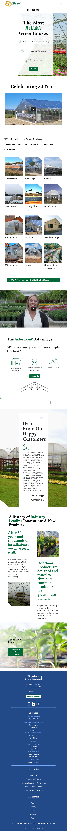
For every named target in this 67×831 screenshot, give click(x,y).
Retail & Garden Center (33, 787)
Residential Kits (47, 144)
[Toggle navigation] (60, 4)
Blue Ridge (33, 738)
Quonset (33, 731)
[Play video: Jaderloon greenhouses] (33, 309)
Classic (33, 741)
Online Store (33, 797)
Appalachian (33, 735)
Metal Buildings (10, 149)
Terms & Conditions (28, 828)
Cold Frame (33, 725)
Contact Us (34, 376)
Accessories (33, 769)
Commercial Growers (33, 779)
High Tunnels (33, 719)
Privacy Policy (40, 828)
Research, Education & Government (33, 783)
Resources (33, 814)
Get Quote (33, 69)
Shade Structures (31, 144)
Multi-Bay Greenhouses (12, 144)
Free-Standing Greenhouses (32, 139)
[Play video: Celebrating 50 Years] (33, 109)
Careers (33, 810)
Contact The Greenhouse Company (15, 651)
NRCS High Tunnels (11, 139)
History (33, 807)
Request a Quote (33, 696)
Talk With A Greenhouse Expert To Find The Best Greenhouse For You (33, 280)
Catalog (33, 818)
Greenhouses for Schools (33, 790)
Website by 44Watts (49, 823)
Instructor (33, 728)
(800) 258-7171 (33, 10)
